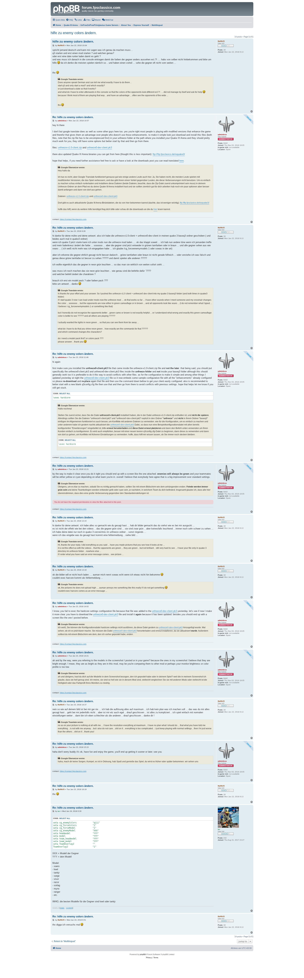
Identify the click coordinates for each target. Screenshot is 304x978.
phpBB (142, 954)
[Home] (67, 8)
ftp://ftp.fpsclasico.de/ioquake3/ (169, 154)
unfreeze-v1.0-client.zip (70, 147)
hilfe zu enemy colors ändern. (74, 33)
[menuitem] (69, 20)
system (69, 908)
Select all (64, 393)
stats (62, 908)
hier (155, 209)
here (181, 160)
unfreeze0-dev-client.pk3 (99, 147)
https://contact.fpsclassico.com (73, 219)
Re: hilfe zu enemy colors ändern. (73, 117)
